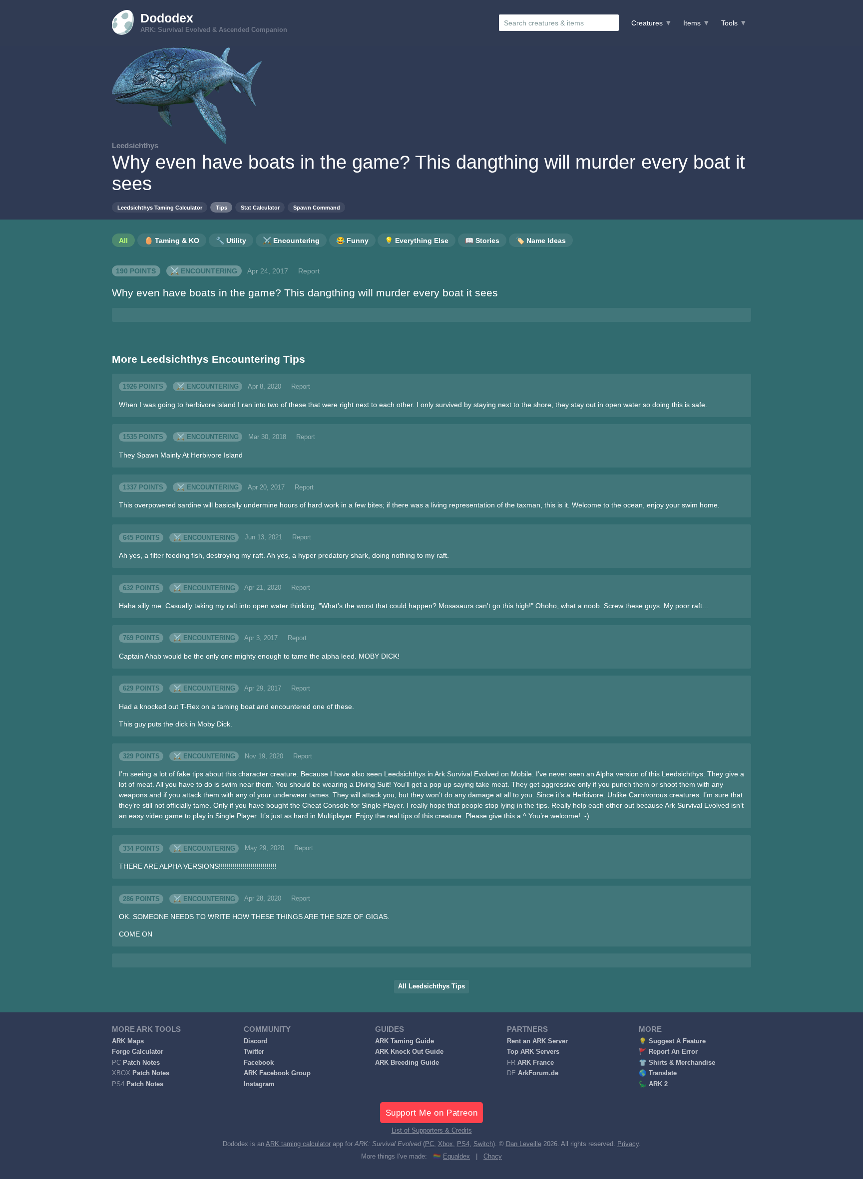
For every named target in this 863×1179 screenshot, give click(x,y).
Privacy (628, 1144)
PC (429, 1144)
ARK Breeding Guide (407, 1062)
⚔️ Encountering (203, 271)
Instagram (259, 1084)
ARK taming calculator (298, 1144)
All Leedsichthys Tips (431, 986)
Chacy (492, 1156)
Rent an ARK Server (537, 1041)
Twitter (254, 1051)
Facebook (259, 1062)
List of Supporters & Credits (432, 1130)
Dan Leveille (523, 1144)
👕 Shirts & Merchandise (677, 1062)
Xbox (445, 1144)
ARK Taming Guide (404, 1041)
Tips (221, 208)
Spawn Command (316, 208)
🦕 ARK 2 (653, 1084)
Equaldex (456, 1156)
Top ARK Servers (533, 1051)
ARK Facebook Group (277, 1073)
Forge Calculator (137, 1051)
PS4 (463, 1144)
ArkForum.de (538, 1073)
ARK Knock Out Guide (409, 1051)
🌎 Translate (658, 1073)
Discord (256, 1041)
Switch (483, 1144)
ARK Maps (128, 1041)
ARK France (535, 1062)
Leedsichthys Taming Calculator (159, 208)
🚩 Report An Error (668, 1051)
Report (309, 271)
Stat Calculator (260, 208)
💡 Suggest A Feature (672, 1041)
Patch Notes (141, 1062)
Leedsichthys (135, 145)
